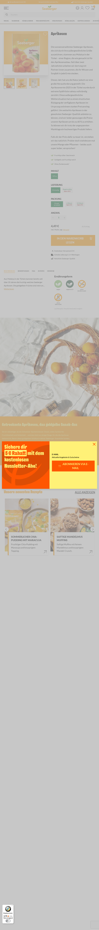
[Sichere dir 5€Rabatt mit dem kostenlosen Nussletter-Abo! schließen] (94, 444)
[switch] (8, 920)
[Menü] (12, 906)
